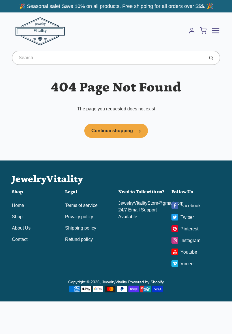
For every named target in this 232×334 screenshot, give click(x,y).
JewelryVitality (47, 179)
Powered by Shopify (146, 282)
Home (18, 205)
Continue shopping (112, 130)
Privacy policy (79, 216)
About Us (21, 228)
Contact (19, 239)
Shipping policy (80, 228)
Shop (17, 216)
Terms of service (81, 205)
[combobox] (107, 58)
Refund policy (79, 239)
